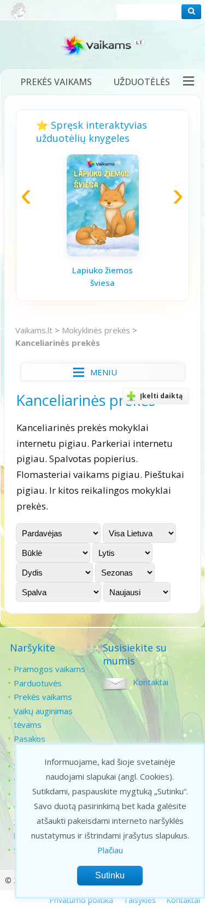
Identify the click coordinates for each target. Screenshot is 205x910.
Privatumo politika (81, 900)
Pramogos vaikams (49, 668)
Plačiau (110, 850)
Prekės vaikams (56, 82)
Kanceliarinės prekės (57, 342)
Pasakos (29, 738)
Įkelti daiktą (161, 395)
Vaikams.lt (33, 330)
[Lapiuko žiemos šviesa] (103, 253)
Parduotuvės (38, 683)
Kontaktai (150, 681)
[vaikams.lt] (103, 47)
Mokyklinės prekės (96, 330)
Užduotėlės (142, 82)
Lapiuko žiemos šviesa (102, 276)
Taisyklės (140, 900)
